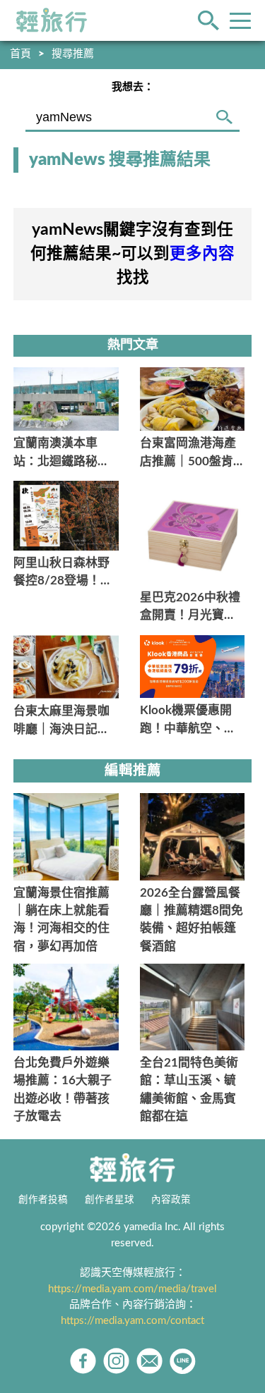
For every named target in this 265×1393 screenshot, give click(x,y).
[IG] (116, 1361)
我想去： (133, 87)
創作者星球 (109, 1200)
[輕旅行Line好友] (183, 1361)
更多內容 (202, 254)
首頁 (20, 54)
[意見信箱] (149, 1361)
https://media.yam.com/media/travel (132, 1289)
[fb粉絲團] (83, 1361)
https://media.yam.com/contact (132, 1320)
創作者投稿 (43, 1200)
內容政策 (171, 1200)
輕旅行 (51, 20)
